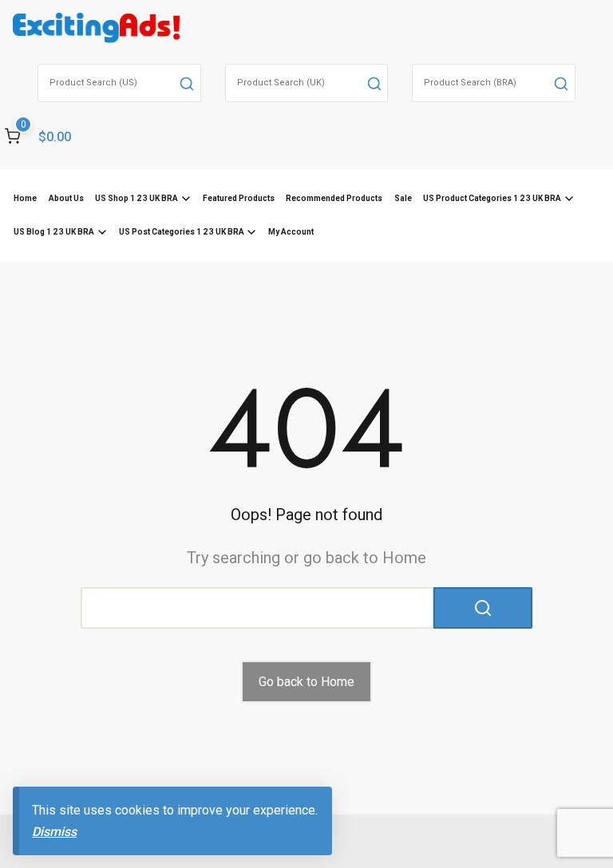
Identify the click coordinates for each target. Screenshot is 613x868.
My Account (291, 231)
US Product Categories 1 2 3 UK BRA (492, 198)
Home (25, 198)
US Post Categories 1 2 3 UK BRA (181, 231)
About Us (66, 198)
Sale (403, 198)
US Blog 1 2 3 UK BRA (54, 231)
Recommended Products (334, 198)
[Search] (186, 83)
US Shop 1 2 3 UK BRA (136, 198)
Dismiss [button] (54, 831)
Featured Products (239, 198)
